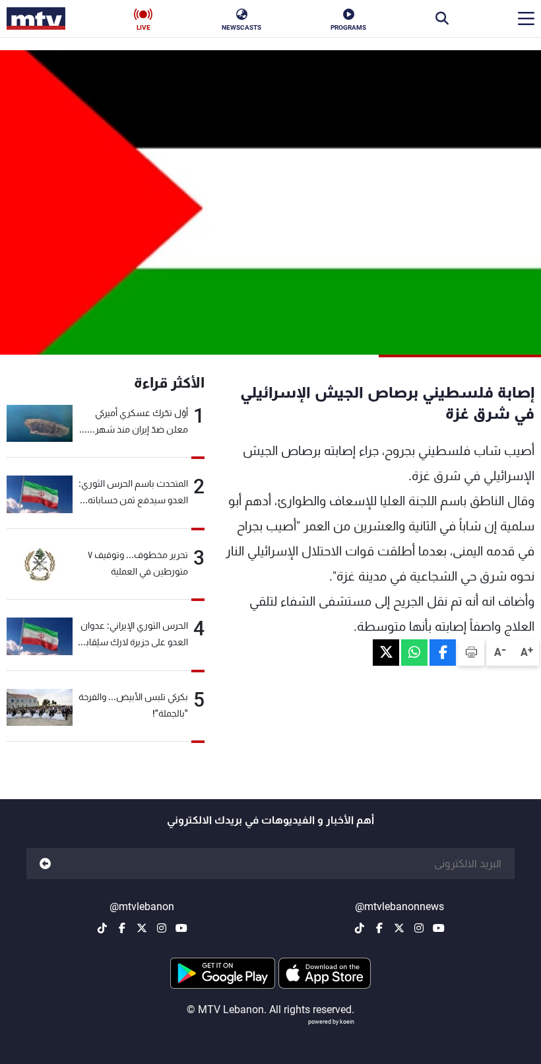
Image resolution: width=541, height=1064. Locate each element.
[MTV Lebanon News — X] (399, 928)
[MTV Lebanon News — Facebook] (379, 928)
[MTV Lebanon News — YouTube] (439, 928)
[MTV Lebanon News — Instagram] (419, 928)
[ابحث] (442, 18)
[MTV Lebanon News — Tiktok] (359, 928)
